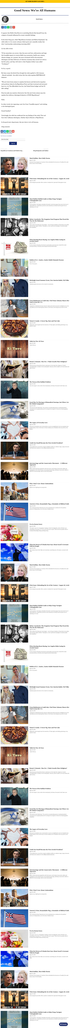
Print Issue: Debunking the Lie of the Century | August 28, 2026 (49, 178)
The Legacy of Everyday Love (39, 422)
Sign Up (13, 143)
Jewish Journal (11, 5)
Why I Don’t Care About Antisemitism (41, 483)
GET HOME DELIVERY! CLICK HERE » (35, 1)
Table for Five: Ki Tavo (37, 341)
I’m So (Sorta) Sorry (36, 524)
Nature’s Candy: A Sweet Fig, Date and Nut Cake (45, 321)
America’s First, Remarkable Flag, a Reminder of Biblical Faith (49, 504)
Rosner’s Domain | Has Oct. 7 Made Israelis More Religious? (48, 361)
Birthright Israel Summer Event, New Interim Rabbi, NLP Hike (49, 280)
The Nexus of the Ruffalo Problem (40, 382)
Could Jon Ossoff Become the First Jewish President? (46, 443)
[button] (2, 27)
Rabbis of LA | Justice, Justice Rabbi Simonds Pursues (47, 260)
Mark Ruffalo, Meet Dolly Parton (40, 158)
